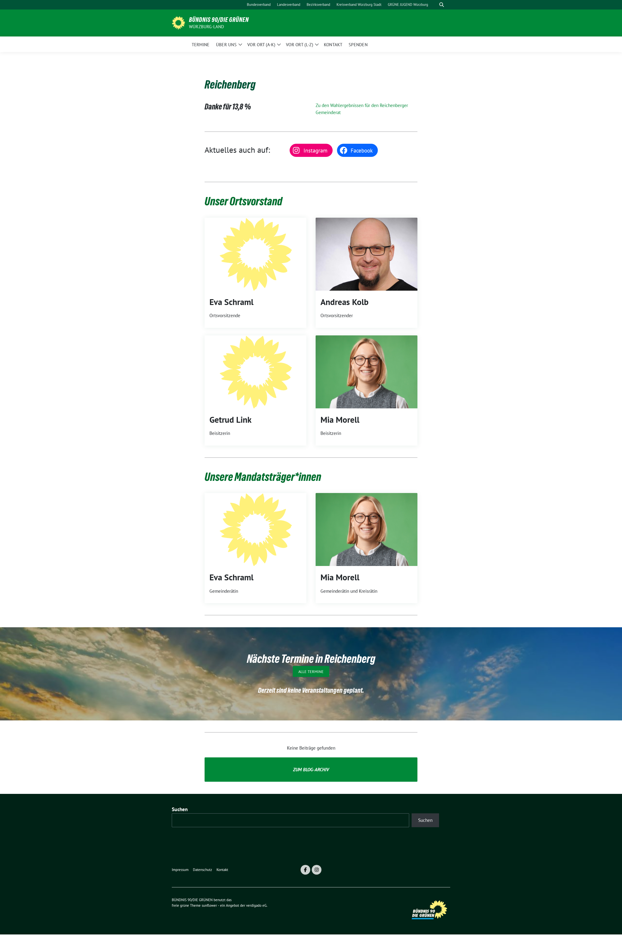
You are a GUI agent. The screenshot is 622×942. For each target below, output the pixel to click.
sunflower (209, 905)
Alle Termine (311, 671)
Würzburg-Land (206, 26)
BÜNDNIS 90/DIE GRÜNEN (219, 19)
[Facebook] (305, 870)
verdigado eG (256, 905)
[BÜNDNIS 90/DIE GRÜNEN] (178, 22)
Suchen (180, 809)
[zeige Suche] (441, 4)
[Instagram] (316, 870)
